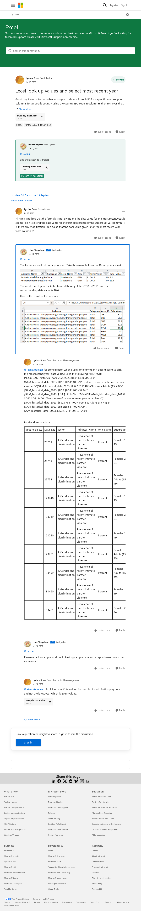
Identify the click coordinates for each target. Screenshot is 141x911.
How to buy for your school (103, 818)
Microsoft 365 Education (102, 813)
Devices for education (101, 802)
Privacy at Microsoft (100, 867)
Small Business (10, 889)
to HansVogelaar (69, 360)
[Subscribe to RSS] (82, 780)
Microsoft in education (101, 796)
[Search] (105, 5)
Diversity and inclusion (101, 878)
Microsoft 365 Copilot (13, 883)
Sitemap (7, 902)
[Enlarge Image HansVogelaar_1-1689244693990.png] (72, 321)
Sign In (124, 5)
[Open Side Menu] (13, 5)
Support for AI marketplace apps (61, 867)
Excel (17, 14)
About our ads (123, 902)
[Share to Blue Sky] (76, 780)
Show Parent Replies (21, 200)
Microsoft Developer (56, 856)
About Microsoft (98, 856)
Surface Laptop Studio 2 (14, 807)
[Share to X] (65, 780)
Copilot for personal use (14, 818)
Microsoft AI (9, 850)
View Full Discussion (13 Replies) (31, 195)
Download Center (55, 802)
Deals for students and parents (105, 829)
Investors (96, 872)
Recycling (109, 902)
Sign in (28, 742)
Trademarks (81, 902)
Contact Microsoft (22, 902)
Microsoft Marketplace (57, 878)
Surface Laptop (10, 802)
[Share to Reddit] (70, 780)
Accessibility (97, 883)
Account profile (54, 796)
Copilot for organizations (14, 813)
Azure (50, 850)
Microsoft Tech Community (59, 872)
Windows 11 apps (11, 835)
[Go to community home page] (20, 5)
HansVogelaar (36, 144)
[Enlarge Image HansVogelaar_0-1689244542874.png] (72, 275)
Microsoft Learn (54, 861)
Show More (25, 109)
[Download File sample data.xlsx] (50, 701)
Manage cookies (51, 902)
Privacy (37, 902)
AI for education (98, 835)
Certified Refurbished (57, 824)
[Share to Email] (87, 780)
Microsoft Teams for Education (104, 807)
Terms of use (67, 902)
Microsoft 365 (10, 867)
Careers (95, 850)
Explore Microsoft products (15, 829)
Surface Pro (9, 796)
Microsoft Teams (11, 878)
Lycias (29, 78)
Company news (98, 861)
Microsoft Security (11, 856)
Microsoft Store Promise (58, 829)
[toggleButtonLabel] (127, 14)
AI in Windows (10, 824)
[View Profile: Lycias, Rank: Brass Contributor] (19, 80)
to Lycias (50, 144)
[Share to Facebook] (59, 780)
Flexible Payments (55, 835)
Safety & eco (95, 902)
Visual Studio (53, 889)
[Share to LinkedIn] (53, 780)
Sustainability (97, 889)
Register (114, 5)
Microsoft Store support (58, 807)
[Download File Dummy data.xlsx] (42, 117)
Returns (51, 813)
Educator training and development (106, 824)
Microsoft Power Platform (14, 872)
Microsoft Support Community (59, 37)
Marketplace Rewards (57, 883)
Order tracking (54, 818)
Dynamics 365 (10, 861)
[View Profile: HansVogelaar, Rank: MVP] (23, 252)
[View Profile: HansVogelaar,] (23, 146)
